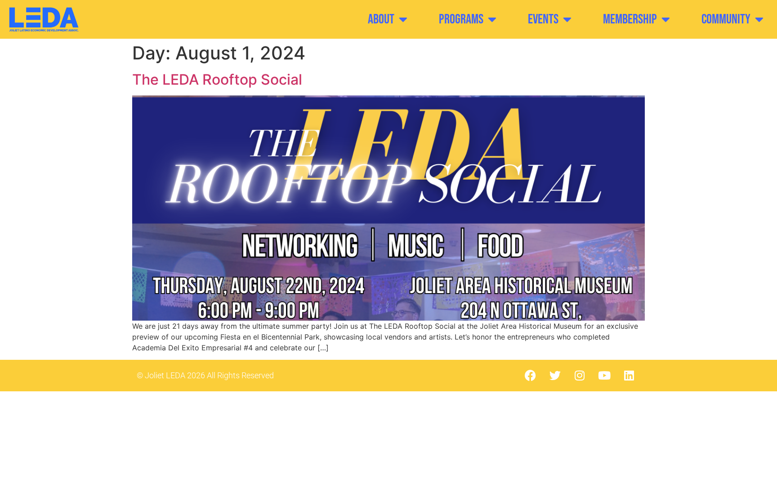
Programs (461, 19)
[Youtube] (604, 375)
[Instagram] (579, 375)
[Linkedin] (629, 375)
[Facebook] (530, 375)
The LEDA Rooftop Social (217, 79)
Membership (630, 19)
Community (725, 19)
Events (543, 19)
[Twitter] (555, 375)
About (381, 19)
